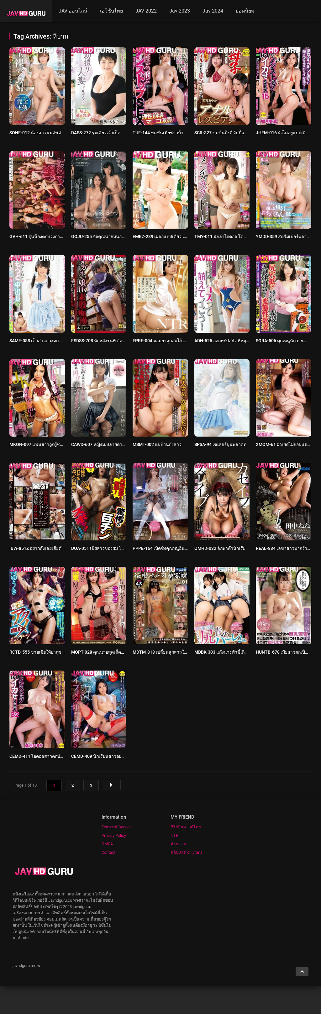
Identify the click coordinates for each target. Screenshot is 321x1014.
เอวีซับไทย (111, 11)
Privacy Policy (114, 835)
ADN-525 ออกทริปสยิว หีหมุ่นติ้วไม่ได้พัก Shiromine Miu (247, 340)
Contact (108, 852)
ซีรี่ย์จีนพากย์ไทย (186, 827)
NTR (174, 835)
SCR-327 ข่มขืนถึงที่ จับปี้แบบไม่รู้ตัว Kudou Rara (240, 132)
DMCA (107, 843)
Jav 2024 (213, 11)
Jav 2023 (179, 11)
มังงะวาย (178, 843)
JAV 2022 (146, 11)
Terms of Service (117, 827)
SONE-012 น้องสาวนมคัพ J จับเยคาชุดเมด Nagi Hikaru (62, 132)
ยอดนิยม (245, 11)
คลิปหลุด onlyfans (187, 852)
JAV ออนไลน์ (73, 11)
